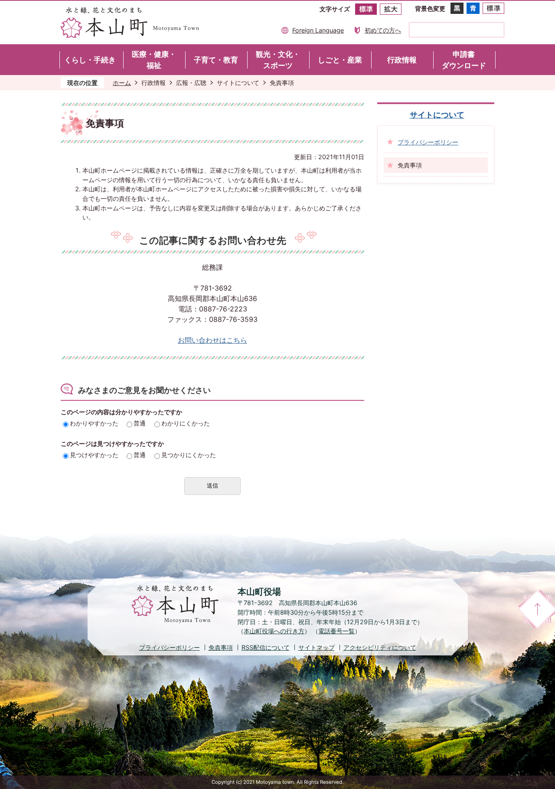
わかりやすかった (94, 423)
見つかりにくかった (188, 454)
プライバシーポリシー (428, 142)
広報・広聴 (191, 82)
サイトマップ (316, 647)
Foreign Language (318, 30)
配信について (266, 647)
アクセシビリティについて (379, 647)
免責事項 (221, 647)
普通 (140, 423)
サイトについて (238, 82)
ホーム (122, 82)
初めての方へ (383, 30)
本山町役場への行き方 (274, 631)
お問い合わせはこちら (212, 340)
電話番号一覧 (336, 631)
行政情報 (153, 82)
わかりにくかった (185, 423)
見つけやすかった (94, 454)
